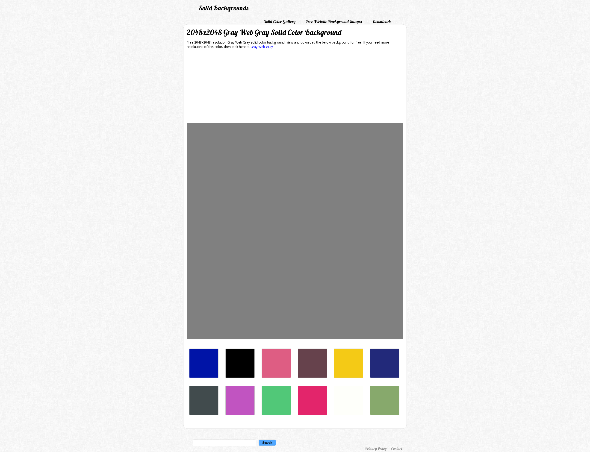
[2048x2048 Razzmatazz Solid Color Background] (312, 413)
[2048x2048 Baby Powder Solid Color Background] (348, 413)
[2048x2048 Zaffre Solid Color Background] (203, 376)
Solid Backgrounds (223, 8)
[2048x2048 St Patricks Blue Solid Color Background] (384, 376)
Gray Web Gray (262, 46)
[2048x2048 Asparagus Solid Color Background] (384, 413)
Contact (396, 448)
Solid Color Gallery (279, 21)
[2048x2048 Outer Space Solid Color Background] (203, 413)
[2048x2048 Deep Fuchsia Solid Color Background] (240, 413)
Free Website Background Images (334, 21)
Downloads (381, 21)
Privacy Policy (375, 448)
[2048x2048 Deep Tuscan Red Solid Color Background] (312, 376)
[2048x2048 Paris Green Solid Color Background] (276, 413)
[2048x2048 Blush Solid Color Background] (276, 376)
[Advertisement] (295, 86)
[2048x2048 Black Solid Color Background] (240, 376)
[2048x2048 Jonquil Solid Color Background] (348, 376)
